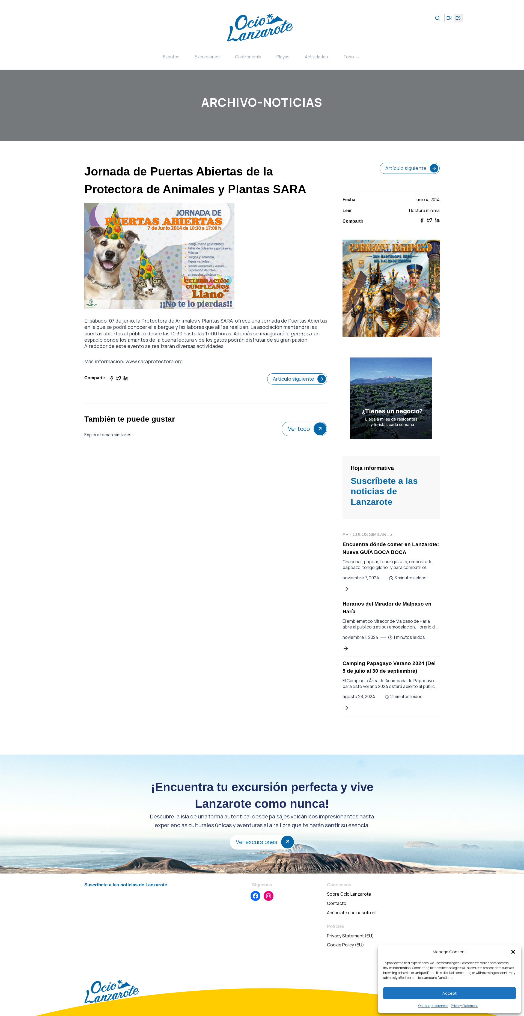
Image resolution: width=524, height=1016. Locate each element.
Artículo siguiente (293, 379)
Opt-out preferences (433, 1005)
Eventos (171, 57)
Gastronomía (248, 57)
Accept (449, 993)
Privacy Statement (464, 1005)
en (449, 18)
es (458, 18)
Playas (283, 57)
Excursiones (207, 57)
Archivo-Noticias (262, 102)
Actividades (316, 57)
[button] (513, 952)
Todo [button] (348, 57)
